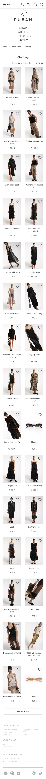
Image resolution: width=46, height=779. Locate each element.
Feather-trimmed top (34, 141)
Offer (25, 735)
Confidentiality (9, 747)
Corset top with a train (12, 272)
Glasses (34, 442)
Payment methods (30, 730)
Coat (12, 527)
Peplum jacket (12, 97)
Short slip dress (11, 398)
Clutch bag (34, 609)
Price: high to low (36, 63)
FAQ (24, 732)
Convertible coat (12, 185)
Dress (11, 568)
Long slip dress (34, 354)
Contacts (6, 749)
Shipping (6, 735)
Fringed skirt (12, 486)
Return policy (8, 732)
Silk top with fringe (34, 486)
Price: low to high (19, 63)
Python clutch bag (34, 313)
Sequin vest (34, 568)
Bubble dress (34, 272)
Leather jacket (34, 527)
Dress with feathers (12, 228)
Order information (10, 730)
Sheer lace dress (12, 313)
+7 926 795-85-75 (12, 754)
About (5, 744)
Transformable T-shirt (12, 653)
